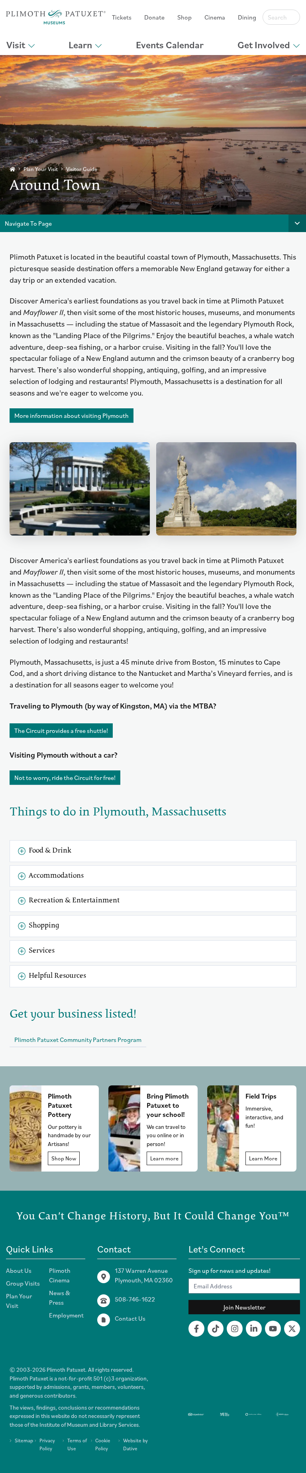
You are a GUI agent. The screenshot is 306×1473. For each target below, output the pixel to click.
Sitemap (24, 1440)
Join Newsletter (244, 1307)
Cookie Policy (102, 1444)
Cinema (214, 17)
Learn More (263, 1158)
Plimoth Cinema (60, 1275)
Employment (66, 1315)
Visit (15, 44)
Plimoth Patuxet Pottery (60, 1105)
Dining (247, 17)
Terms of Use (77, 1444)
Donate (154, 17)
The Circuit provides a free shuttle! (61, 731)
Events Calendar (170, 44)
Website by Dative (135, 1444)
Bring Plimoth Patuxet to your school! (168, 1105)
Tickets (121, 17)
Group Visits (23, 1283)
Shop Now (63, 1158)
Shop (184, 17)
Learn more (164, 1158)
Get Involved (263, 44)
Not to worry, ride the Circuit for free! (65, 778)
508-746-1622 (135, 1299)
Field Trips (261, 1096)
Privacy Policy (47, 1444)
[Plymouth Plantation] (56, 17)
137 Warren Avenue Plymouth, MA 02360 (144, 1275)
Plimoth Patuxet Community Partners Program (77, 1040)
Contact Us (130, 1318)
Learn (80, 44)
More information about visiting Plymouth (71, 415)
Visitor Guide (81, 169)
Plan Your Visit (41, 169)
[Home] (12, 169)
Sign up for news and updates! (229, 1270)
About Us (18, 1270)
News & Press (59, 1297)
